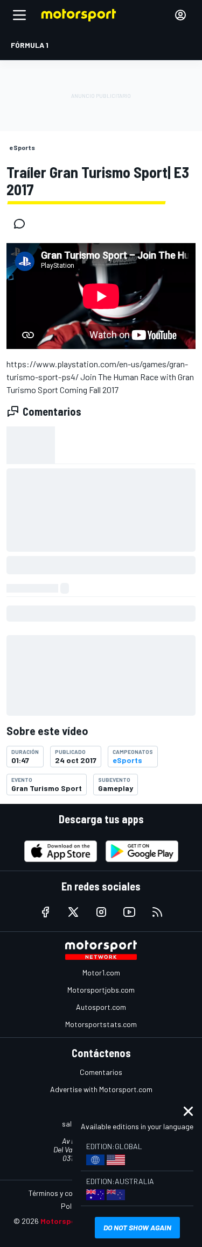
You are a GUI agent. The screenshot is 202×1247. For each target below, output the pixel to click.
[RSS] (157, 912)
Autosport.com (101, 1006)
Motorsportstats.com (101, 1024)
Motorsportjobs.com (101, 989)
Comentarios (101, 1072)
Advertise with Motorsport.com (101, 1089)
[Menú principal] (19, 15)
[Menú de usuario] (180, 15)
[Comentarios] (22, 223)
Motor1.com (101, 972)
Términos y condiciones (66, 1193)
